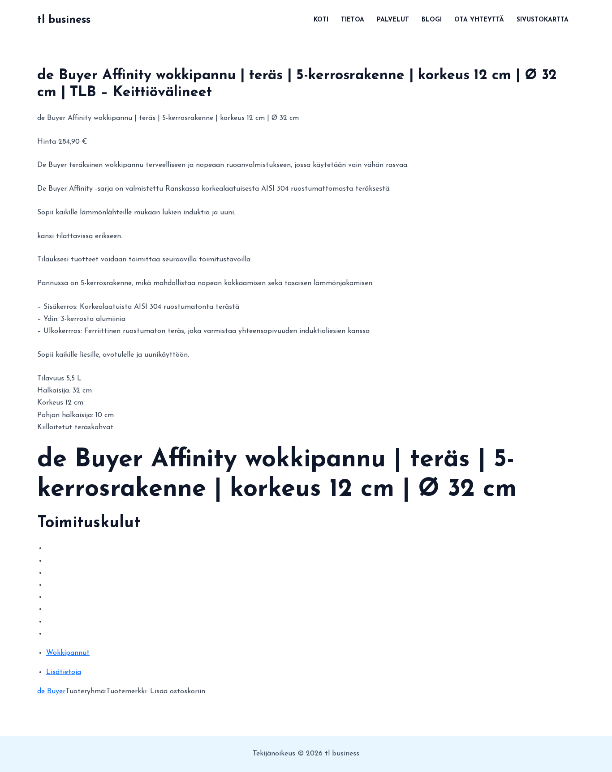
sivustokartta (543, 20)
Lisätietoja (63, 672)
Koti (321, 20)
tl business (64, 20)
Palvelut (393, 20)
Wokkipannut (68, 653)
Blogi (432, 20)
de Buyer (51, 691)
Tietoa (352, 20)
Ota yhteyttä (479, 20)
